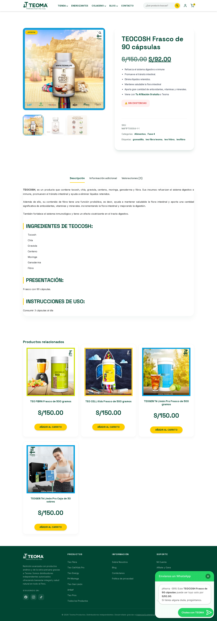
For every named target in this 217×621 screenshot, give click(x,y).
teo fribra (169, 139)
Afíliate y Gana (164, 567)
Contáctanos (118, 573)
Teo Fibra (72, 562)
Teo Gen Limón (74, 584)
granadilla (138, 139)
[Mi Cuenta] (185, 5)
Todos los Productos (77, 601)
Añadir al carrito (51, 427)
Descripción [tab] (77, 178)
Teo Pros (71, 595)
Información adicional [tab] (103, 178)
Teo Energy (73, 573)
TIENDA (62, 6)
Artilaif (70, 590)
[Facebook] (26, 597)
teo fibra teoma (154, 139)
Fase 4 (151, 134)
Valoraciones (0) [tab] (132, 178)
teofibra (180, 139)
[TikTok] (41, 597)
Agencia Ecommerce (145, 615)
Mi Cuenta (162, 562)
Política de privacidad (122, 578)
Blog (112, 6)
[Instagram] (33, 597)
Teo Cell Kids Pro (75, 567)
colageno (98, 6)
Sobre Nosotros (120, 562)
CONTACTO (127, 6)
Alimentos (140, 134)
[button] (100, 33)
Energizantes (79, 6)
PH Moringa (73, 578)
